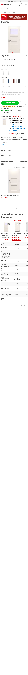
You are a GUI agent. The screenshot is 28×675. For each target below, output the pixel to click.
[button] (14, 56)
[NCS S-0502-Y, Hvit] (3, 81)
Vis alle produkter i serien (18, 167)
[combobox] (14, 60)
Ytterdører (5, 12)
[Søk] (2, 9)
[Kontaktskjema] (19, 4)
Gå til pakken (20, 133)
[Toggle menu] (26, 5)
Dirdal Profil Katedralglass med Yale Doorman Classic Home (16, 120)
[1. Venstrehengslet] (3, 73)
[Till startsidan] (6, 4)
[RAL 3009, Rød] (13, 81)
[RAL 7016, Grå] (18, 81)
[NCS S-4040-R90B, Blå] (8, 81)
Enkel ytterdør (12, 12)
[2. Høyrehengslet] (8, 73)
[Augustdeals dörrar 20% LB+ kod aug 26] (14, 17)
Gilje (2, 144)
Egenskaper (6, 155)
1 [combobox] (23, 103)
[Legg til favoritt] (25, 29)
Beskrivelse (6, 150)
